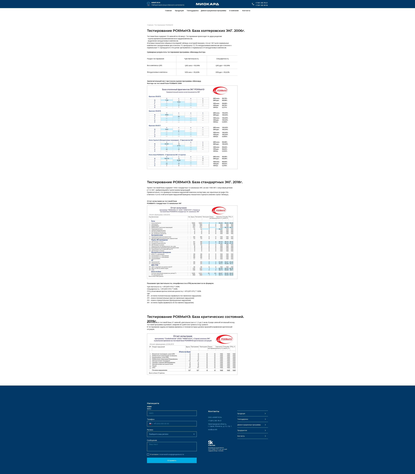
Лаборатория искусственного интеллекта (167, 5)
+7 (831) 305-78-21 (215, 421)
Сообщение (152, 440)
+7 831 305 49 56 (261, 5)
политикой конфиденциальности (172, 454)
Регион (150, 430)
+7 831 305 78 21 (261, 3)
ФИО (149, 409)
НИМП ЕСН (155, 3)
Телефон (150, 419)
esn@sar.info (212, 429)
